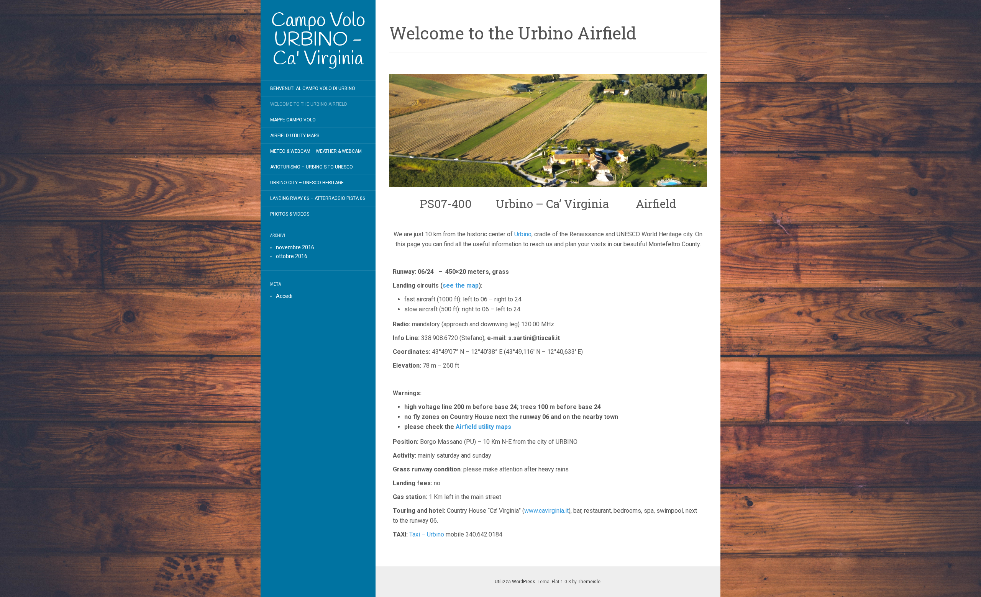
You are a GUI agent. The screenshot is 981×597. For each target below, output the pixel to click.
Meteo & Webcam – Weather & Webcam (316, 151)
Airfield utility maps (483, 426)
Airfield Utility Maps (294, 135)
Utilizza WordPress (515, 581)
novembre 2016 (295, 247)
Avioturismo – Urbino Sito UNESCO (311, 167)
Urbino (523, 234)
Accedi (284, 296)
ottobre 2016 (291, 256)
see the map (461, 285)
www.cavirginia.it (546, 510)
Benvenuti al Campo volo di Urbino (312, 88)
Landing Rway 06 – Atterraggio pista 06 (317, 198)
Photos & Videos (289, 214)
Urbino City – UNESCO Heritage (307, 182)
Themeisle (589, 581)
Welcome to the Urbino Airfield (308, 104)
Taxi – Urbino (426, 534)
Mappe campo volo (293, 120)
